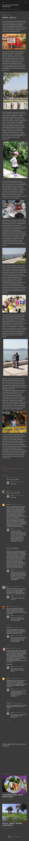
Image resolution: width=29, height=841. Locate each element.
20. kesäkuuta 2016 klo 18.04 (16, 678)
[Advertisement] (14, 760)
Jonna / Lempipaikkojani (12, 548)
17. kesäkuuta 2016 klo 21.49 (14, 586)
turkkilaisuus (15, 468)
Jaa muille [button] (4, 466)
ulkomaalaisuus (22, 468)
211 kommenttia (10, 827)
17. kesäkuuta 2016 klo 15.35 (14, 490)
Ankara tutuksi (6, 9)
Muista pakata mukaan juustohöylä (12, 824)
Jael (7, 606)
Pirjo (7, 491)
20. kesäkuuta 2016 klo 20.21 (20, 688)
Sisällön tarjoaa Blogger (15, 836)
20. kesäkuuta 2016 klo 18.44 (18, 703)
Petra (12, 481)
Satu (7, 586)
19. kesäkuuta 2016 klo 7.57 (19, 481)
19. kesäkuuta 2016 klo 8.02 (19, 635)
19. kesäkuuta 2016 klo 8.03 (19, 666)
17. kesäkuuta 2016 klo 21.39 (12, 549)
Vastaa (8, 487)
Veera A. (8, 504)
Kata (7, 648)
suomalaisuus (10, 468)
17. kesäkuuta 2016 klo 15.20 (14, 477)
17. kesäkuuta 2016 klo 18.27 (16, 504)
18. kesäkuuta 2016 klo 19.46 (15, 648)
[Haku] (26, 2)
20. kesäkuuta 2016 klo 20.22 (20, 712)
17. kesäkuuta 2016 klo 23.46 (14, 606)
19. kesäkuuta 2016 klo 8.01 (19, 596)
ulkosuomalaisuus (6, 470)
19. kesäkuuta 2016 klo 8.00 (19, 569)
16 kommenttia (10, 799)
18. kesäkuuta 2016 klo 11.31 (17, 627)
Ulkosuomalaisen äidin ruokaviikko (12, 796)
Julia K (8, 678)
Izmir (13, 9)
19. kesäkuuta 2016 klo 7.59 (19, 528)
